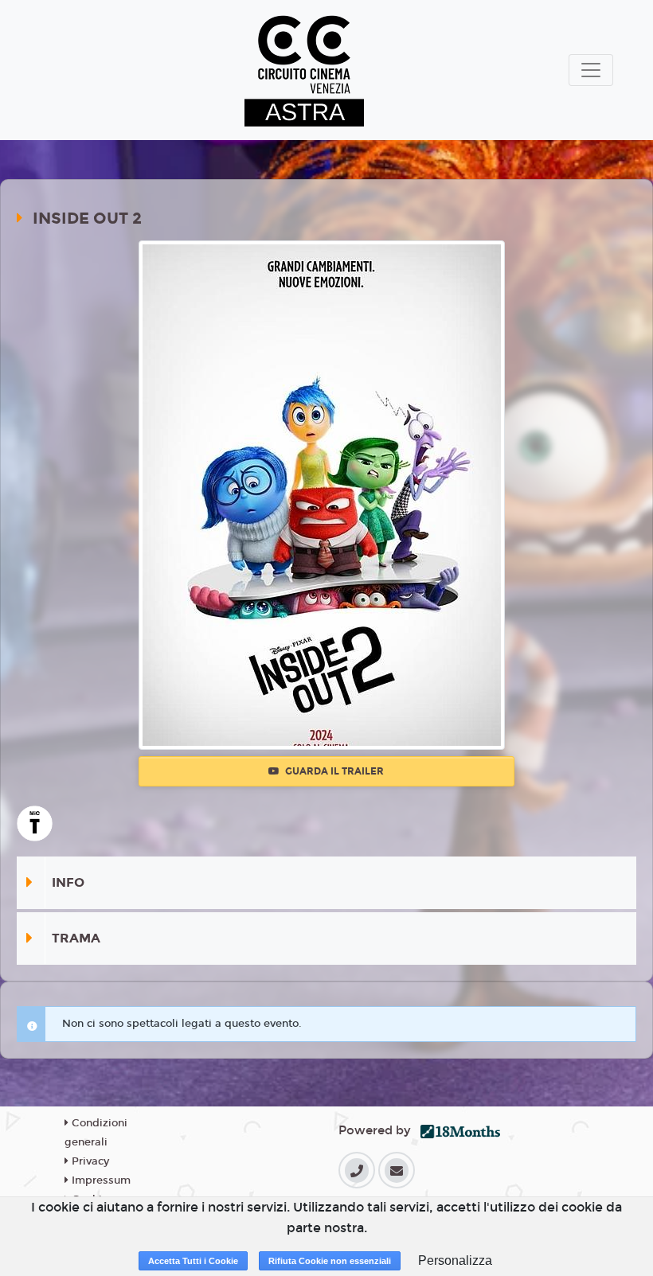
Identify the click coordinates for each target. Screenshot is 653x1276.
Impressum (99, 1180)
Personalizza (455, 1260)
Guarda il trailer (333, 771)
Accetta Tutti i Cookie (193, 1261)
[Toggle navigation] (591, 70)
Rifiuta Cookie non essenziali (329, 1261)
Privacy (88, 1161)
